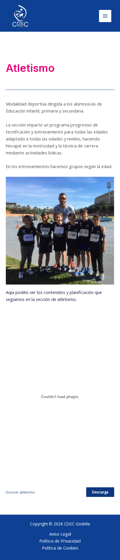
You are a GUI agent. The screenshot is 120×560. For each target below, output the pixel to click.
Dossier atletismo (20, 492)
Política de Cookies (60, 548)
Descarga (100, 492)
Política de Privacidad (60, 541)
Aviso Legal (60, 534)
